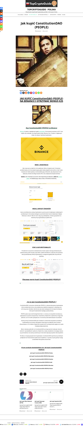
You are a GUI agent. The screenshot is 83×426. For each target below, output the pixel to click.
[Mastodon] (33, 93)
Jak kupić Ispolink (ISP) (56, 401)
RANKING (59, 14)
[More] (41, 93)
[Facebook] (21, 93)
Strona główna (20, 14)
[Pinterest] (31, 93)
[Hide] (0, 31)
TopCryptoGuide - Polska (41, 9)
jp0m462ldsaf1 (38, 31)
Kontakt (63, 14)
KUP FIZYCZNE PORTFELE (43, 14)
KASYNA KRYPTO (53, 14)
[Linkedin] (28, 93)
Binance (22, 131)
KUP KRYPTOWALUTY (33, 14)
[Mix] (36, 93)
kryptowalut (42, 131)
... (28, 408)
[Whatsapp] (38, 93)
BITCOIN (26, 14)
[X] (23, 93)
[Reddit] (26, 93)
